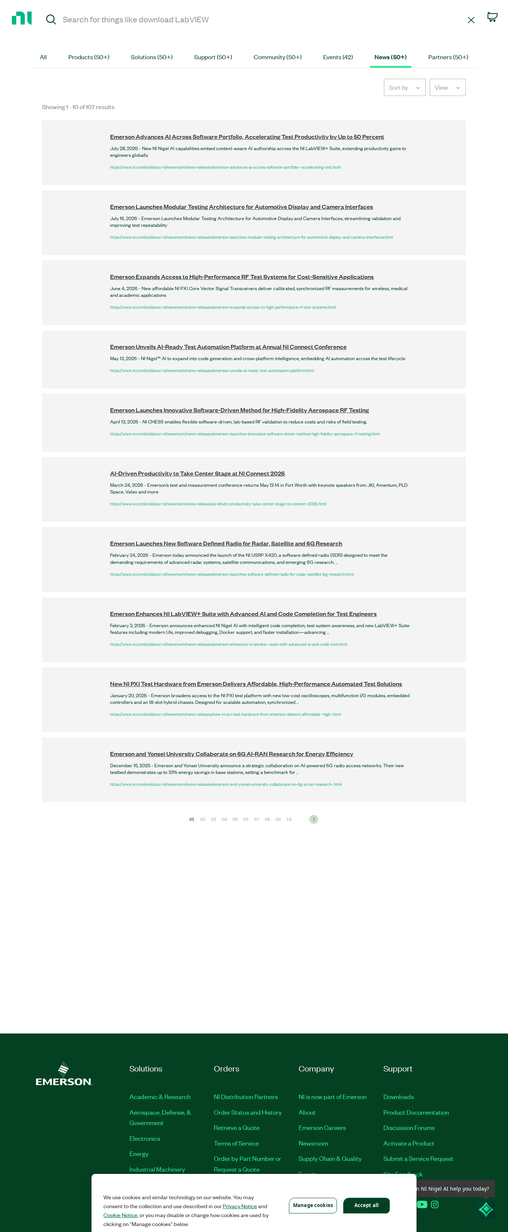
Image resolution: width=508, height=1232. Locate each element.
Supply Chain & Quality (330, 1158)
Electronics (144, 1138)
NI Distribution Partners (246, 1096)
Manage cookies (313, 1205)
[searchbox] (264, 19)
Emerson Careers (322, 1127)
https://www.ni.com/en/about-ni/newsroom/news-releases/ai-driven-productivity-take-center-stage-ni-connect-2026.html (218, 503)
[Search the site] (51, 20)
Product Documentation (416, 1112)
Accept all (366, 1205)
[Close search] (471, 19)
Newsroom (313, 1143)
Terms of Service (236, 1143)
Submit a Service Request (418, 1158)
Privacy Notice (240, 1206)
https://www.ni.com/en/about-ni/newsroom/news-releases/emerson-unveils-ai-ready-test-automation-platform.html (212, 370)
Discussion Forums (409, 1127)
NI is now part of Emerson (333, 1096)
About (307, 1112)
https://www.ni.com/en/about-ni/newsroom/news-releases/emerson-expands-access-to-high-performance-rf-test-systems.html (223, 307)
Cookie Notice (120, 1215)
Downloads (398, 1096)
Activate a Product (408, 1143)
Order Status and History (248, 1112)
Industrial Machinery (157, 1169)
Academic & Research (159, 1096)
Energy (139, 1153)
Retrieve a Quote (237, 1127)
